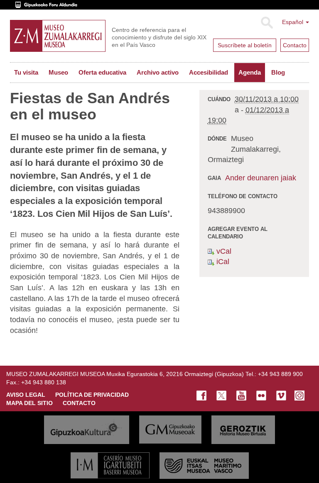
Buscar (266, 23)
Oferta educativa (102, 72)
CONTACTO (79, 403)
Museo (58, 72)
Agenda (249, 72)
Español (293, 22)
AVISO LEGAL (25, 394)
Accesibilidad (208, 72)
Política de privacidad (92, 394)
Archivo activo (158, 72)
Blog (278, 72)
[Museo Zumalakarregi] (58, 36)
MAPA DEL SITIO (29, 403)
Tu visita (26, 72)
